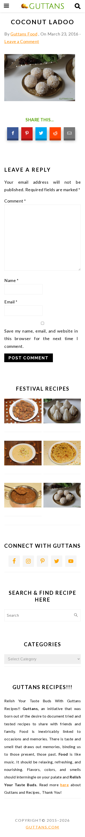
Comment (15, 200)
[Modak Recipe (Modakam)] (62, 422)
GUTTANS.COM (42, 827)
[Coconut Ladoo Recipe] (62, 506)
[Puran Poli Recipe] (62, 464)
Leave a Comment (21, 41)
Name (11, 280)
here (64, 784)
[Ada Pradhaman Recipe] (23, 506)
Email (10, 301)
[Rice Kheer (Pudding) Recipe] (23, 464)
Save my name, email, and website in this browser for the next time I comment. (41, 338)
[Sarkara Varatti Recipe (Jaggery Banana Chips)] (23, 422)
